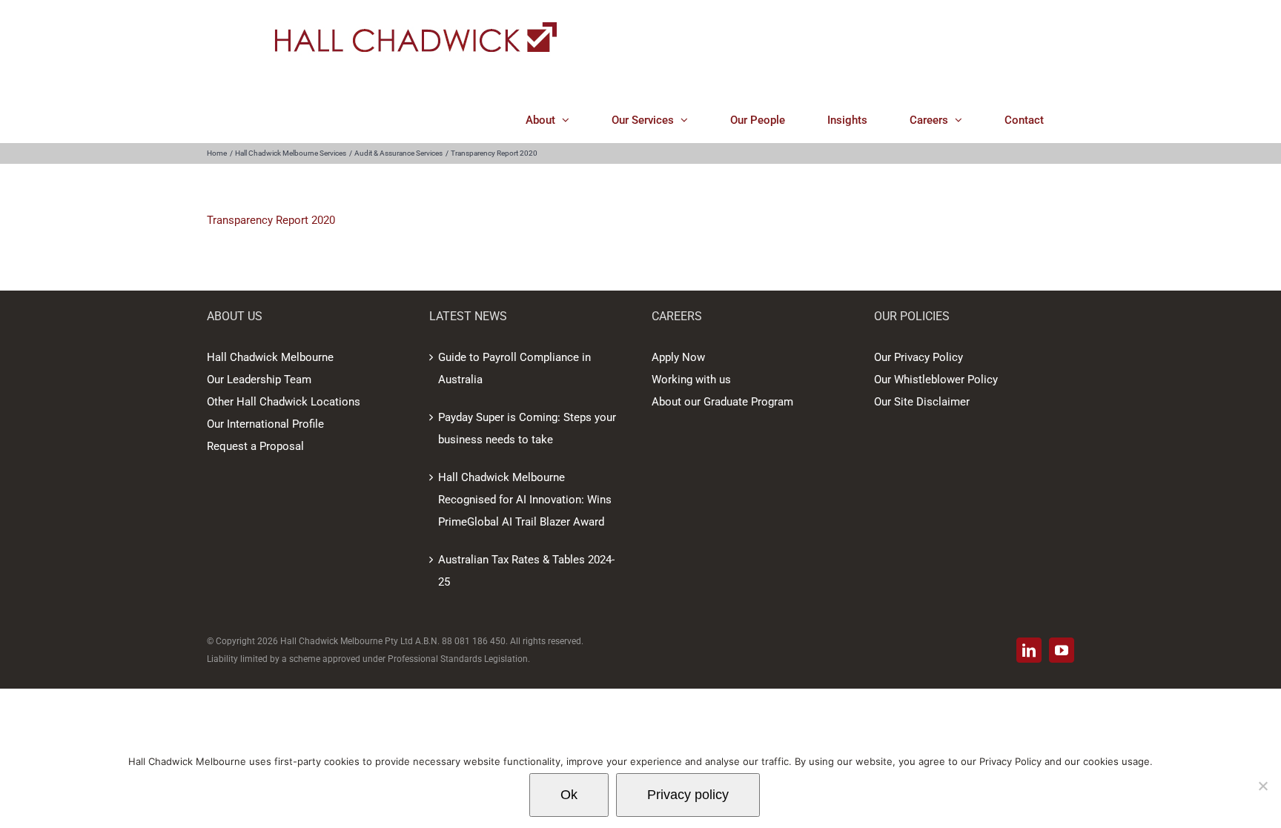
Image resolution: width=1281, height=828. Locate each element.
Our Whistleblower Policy (936, 379)
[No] (1262, 785)
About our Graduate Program (722, 401)
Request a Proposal (255, 446)
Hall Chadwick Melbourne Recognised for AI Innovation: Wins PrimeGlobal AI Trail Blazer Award (525, 500)
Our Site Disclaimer (922, 401)
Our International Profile (265, 424)
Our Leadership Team (259, 379)
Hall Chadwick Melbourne (270, 357)
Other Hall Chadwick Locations (283, 401)
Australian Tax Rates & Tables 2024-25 (526, 571)
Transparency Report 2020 (271, 220)
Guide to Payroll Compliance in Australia (514, 368)
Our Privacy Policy (918, 357)
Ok (568, 794)
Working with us (691, 379)
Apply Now (678, 357)
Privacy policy (688, 794)
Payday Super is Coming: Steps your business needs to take (527, 428)
